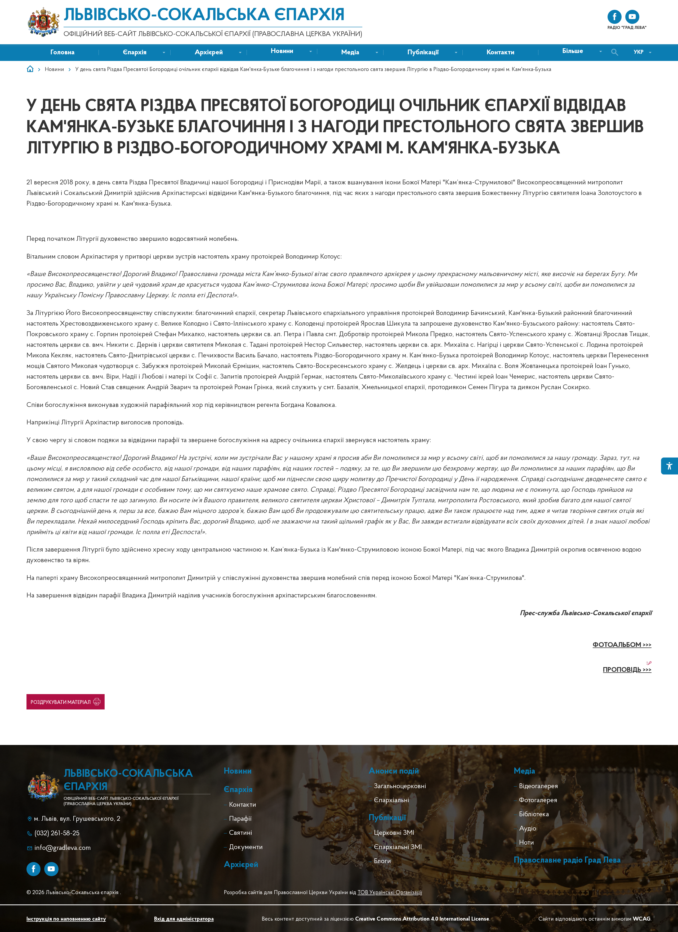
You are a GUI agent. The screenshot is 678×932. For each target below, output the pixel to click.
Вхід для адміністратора (184, 919)
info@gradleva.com (62, 848)
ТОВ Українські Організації (390, 892)
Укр (639, 52)
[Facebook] (33, 869)
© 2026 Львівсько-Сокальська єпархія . (73, 892)
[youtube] (632, 17)
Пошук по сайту (616, 52)
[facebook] (615, 17)
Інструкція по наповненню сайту (66, 919)
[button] (282, 51)
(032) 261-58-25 (56, 833)
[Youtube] (51, 869)
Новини (54, 69)
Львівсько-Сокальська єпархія (204, 15)
